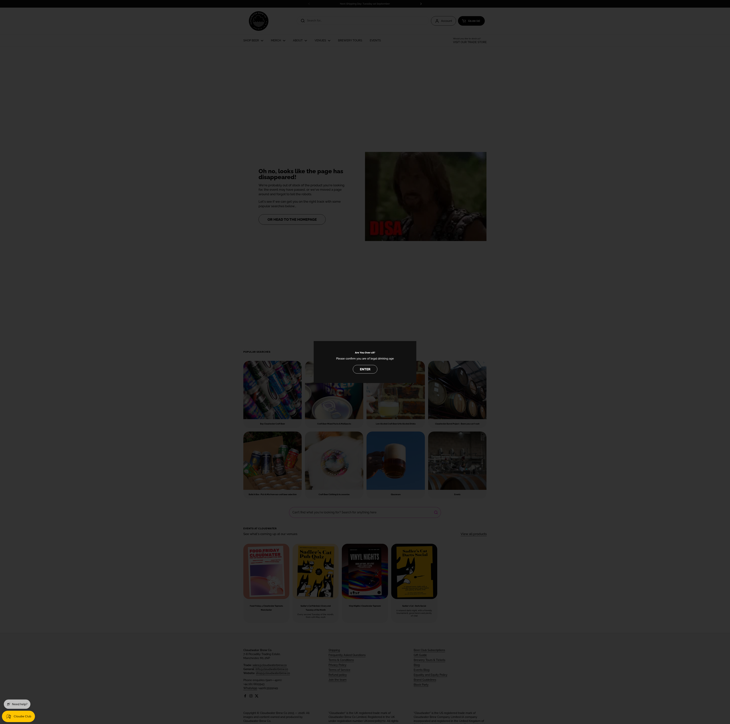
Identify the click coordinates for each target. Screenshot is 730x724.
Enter (365, 369)
